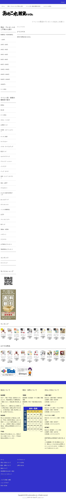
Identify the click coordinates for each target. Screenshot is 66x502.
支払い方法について (6, 462)
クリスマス (23, 26)
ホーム (3, 6)
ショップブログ (5, 482)
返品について (4, 468)
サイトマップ (4, 263)
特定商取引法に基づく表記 (7, 471)
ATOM (5, 485)
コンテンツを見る (47, 6)
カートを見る (20, 462)
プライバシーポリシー (6, 474)
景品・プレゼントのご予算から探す (15, 6)
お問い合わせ (20, 465)
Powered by (24, 497)
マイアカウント (21, 459)
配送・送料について (6, 465)
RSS (2, 485)
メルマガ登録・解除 (6, 479)
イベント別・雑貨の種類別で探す (33, 6)
